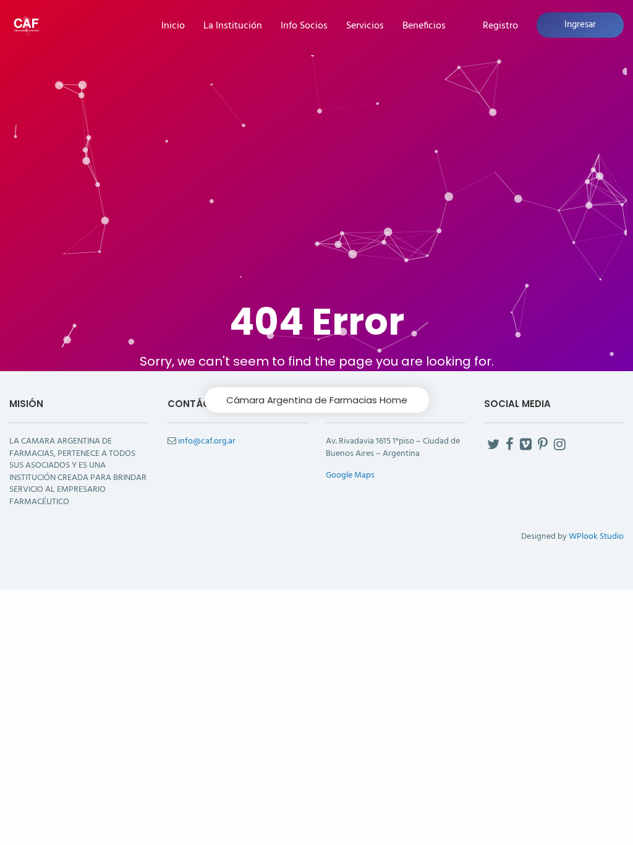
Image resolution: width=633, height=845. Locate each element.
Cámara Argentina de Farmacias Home (316, 399)
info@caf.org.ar (207, 441)
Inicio (173, 26)
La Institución (232, 26)
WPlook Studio (596, 537)
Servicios (365, 26)
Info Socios (304, 26)
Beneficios (424, 26)
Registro (500, 26)
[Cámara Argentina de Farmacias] (26, 24)
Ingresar (580, 24)
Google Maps (350, 475)
